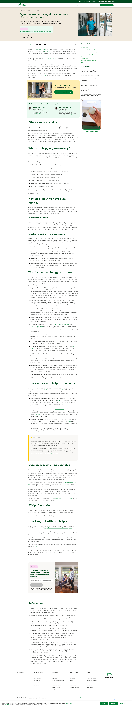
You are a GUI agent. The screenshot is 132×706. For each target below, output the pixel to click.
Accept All (104, 703)
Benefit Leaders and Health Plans (55, 5)
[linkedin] (28, 38)
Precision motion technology (58, 680)
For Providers (36, 685)
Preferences (122, 703)
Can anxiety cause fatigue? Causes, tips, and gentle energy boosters (90, 70)
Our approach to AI (91, 689)
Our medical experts (91, 678)
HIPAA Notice (84, 697)
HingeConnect (55, 689)
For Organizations (38, 672)
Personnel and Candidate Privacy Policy (108, 697)
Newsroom (89, 685)
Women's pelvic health (56, 685)
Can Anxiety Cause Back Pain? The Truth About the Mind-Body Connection (91, 84)
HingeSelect (54, 678)
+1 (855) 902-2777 (108, 680)
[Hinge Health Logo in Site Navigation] (22, 5)
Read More (38, 113)
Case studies (72, 678)
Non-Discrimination (90, 699)
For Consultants (37, 680)
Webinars (71, 680)
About (84, 5)
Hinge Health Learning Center (27, 10)
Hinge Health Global (56, 687)
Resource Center (74, 672)
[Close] (129, 703)
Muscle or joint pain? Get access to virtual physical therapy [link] (35, 31)
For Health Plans (37, 678)
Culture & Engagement (92, 680)
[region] (66, 703)
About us (89, 675)
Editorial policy (90, 687)
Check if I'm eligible (62, 92)
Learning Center (77, 5)
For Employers (37, 675)
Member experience (56, 675)
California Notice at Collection (94, 697)
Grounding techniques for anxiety (90, 75)
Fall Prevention (55, 692)
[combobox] (41, 580)
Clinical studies (73, 685)
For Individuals (43, 5)
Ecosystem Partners (38, 682)
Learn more (54, 454)
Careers (89, 682)
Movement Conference (74, 687)
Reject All (113, 703)
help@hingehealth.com (109, 679)
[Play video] (91, 114)
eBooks (71, 682)
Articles (38, 10)
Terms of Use (72, 697)
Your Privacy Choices (110, 699)
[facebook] (31, 38)
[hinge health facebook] (19, 698)
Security (96, 699)
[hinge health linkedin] (17, 698)
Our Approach (69, 5)
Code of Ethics (102, 699)
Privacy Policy (78, 697)
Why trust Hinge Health (40, 44)
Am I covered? (36, 585)
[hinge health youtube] (26, 698)
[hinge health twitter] (21, 698)
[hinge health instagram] (24, 698)
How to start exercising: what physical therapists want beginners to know (91, 94)
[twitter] (24, 38)
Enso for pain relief (55, 682)
